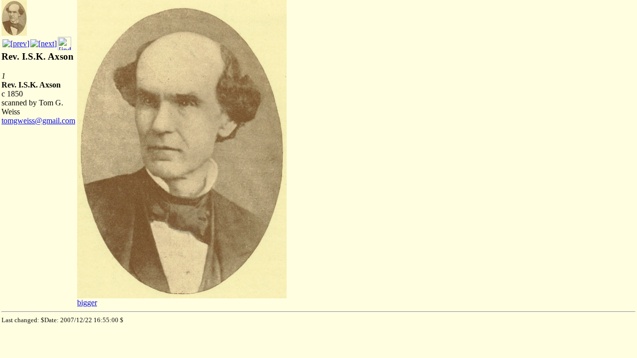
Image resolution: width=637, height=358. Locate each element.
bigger (87, 302)
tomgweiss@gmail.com (38, 120)
